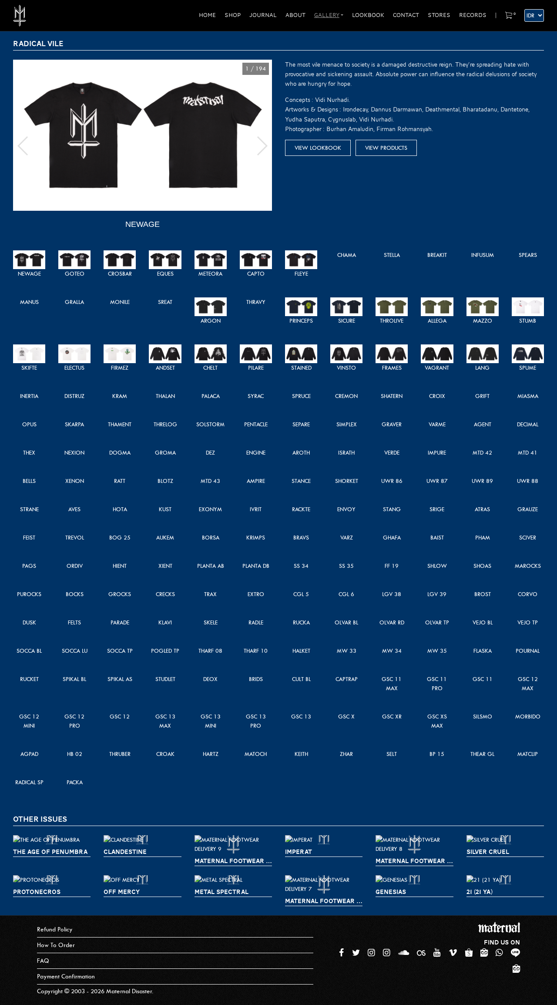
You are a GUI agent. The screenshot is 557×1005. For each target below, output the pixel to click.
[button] (23, 145)
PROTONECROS (36, 891)
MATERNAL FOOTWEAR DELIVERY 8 (414, 860)
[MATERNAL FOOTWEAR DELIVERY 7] (323, 884)
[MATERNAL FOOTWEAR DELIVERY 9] (233, 844)
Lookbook (368, 15)
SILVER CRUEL (487, 851)
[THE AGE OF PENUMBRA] (52, 839)
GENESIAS (391, 891)
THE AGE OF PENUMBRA (50, 851)
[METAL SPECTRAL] (233, 879)
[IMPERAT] (323, 839)
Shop (233, 15)
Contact (406, 15)
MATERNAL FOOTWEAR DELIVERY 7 (323, 900)
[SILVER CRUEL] (505, 839)
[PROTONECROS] (52, 879)
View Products (386, 148)
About (295, 15)
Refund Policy (55, 929)
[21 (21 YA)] (505, 879)
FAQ (43, 961)
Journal (263, 15)
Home (207, 15)
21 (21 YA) (479, 891)
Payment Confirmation (66, 976)
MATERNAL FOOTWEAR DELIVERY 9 (233, 860)
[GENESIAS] (414, 879)
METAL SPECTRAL (221, 891)
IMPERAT (298, 851)
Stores (439, 15)
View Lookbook (318, 148)
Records (473, 15)
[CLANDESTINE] (142, 839)
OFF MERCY (122, 891)
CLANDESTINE (125, 851)
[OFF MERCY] (142, 879)
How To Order (56, 945)
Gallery (326, 15)
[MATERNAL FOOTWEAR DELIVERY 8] (414, 844)
